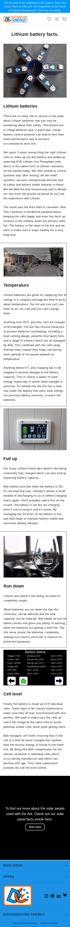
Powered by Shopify (48, 923)
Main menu (13, 865)
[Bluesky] (65, 895)
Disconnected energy (24, 914)
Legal (9, 876)
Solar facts (35, 826)
